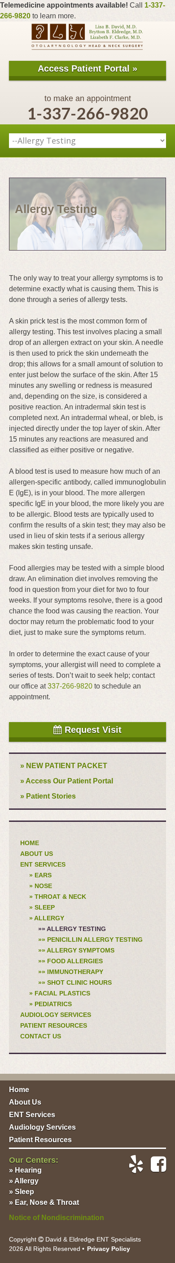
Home (29, 842)
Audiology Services (55, 1014)
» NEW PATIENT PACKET (63, 766)
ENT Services (43, 864)
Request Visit (92, 730)
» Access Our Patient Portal (66, 781)
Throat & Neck (60, 896)
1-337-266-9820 (87, 113)
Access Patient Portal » (87, 68)
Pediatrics (53, 1004)
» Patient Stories (48, 796)
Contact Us (40, 1036)
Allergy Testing (76, 928)
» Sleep (21, 1191)
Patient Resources (53, 1025)
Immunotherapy (75, 971)
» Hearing (25, 1170)
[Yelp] (132, 1164)
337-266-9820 (70, 686)
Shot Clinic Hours (79, 982)
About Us (36, 853)
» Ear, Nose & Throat (44, 1202)
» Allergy (24, 1181)
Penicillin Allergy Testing (95, 939)
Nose (43, 885)
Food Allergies (75, 961)
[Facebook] (155, 1164)
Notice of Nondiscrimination (56, 1217)
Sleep (45, 907)
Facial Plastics (62, 993)
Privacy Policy (108, 1248)
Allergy (49, 918)
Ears (43, 875)
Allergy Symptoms (80, 950)
